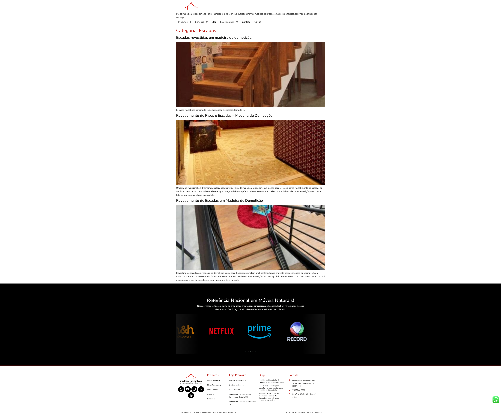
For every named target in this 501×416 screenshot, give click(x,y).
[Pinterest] (191, 395)
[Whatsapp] (201, 389)
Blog (214, 21)
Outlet (257, 21)
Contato (246, 21)
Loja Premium (227, 21)
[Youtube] (188, 389)
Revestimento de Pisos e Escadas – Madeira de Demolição (224, 115)
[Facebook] (181, 389)
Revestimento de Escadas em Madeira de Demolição (219, 200)
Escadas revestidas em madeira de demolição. (214, 37)
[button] (179, 331)
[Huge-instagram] (194, 389)
